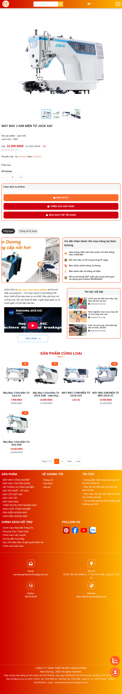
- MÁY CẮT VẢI (9, 498)
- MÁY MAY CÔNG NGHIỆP (15, 480)
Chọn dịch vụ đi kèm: (14, 186)
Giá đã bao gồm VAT (9, 150)
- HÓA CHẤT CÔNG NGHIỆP (16, 509)
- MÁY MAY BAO (9, 501)
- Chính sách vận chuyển (13, 535)
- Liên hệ (46, 487)
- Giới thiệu (47, 483)
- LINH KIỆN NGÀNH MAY (14, 516)
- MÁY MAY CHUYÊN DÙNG (15, 483)
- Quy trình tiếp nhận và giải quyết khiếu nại (22, 542)
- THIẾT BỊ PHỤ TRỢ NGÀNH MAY (19, 505)
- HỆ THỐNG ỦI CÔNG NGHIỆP (17, 487)
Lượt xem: (6, 139)
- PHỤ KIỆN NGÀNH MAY (14, 512)
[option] (94, 304)
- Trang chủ (47, 480)
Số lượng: (6, 171)
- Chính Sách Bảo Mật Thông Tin (17, 527)
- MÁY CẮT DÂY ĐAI (11, 494)
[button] (106, 16)
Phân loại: (6, 165)
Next (69, 461)
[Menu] (118, 4)
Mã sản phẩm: (8, 135)
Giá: (3, 146)
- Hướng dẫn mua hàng (12, 538)
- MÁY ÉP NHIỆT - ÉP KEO (15, 490)
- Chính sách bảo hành (12, 546)
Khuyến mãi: (7, 156)
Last (78, 461)
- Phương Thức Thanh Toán (15, 531)
